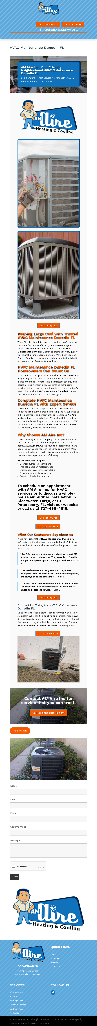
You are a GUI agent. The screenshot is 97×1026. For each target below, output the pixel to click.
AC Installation (16, 992)
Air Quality (14, 1013)
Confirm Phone (18, 826)
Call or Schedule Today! (48, 712)
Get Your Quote (73, 24)
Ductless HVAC (16, 1009)
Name (13, 785)
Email (13, 799)
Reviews (54, 962)
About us (55, 958)
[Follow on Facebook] (53, 992)
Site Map (44, 1023)
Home (53, 954)
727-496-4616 (53, 508)
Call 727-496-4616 (48, 24)
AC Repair (14, 996)
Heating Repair (16, 1000)
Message (15, 840)
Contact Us (55, 966)
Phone (13, 813)
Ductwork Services (18, 1004)
